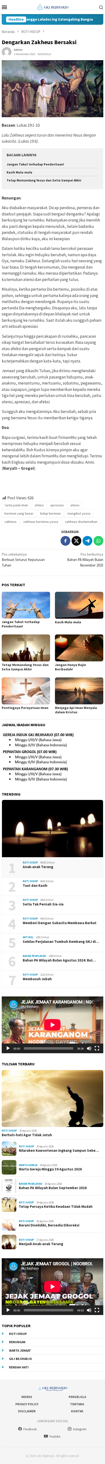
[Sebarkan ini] (65, 541)
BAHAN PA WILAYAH (34, 956)
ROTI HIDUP (30, 862)
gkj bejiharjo (20, 1359)
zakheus (10, 521)
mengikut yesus (79, 513)
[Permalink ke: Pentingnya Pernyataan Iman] (26, 690)
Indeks (26, 1397)
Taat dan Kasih (35, 885)
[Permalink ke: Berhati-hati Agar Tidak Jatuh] (52, 1098)
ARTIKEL (28, 937)
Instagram (79, 1429)
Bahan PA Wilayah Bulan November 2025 (85, 560)
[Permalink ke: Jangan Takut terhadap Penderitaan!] (26, 605)
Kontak (77, 1411)
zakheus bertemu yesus (40, 521)
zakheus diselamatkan (81, 521)
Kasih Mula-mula (19, 172)
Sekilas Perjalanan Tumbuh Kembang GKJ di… (61, 941)
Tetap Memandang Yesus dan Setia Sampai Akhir (44, 180)
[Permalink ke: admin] (6, 51)
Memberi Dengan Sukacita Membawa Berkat (59, 923)
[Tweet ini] (76, 541)
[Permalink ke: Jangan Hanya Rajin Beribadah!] (79, 647)
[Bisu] (89, 1048)
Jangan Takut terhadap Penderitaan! (35, 164)
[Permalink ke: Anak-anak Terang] (52, 828)
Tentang (77, 1404)
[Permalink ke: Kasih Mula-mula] (79, 605)
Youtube (54, 1436)
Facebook (30, 1429)
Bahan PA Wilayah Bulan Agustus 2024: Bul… (59, 960)
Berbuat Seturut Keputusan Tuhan (23, 560)
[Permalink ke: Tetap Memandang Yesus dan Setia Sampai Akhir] (26, 647)
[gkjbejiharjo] (52, 6)
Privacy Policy (26, 1404)
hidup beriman (50, 513)
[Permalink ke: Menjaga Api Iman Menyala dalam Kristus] (79, 690)
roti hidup (18, 1334)
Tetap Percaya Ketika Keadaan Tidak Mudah (56, 1206)
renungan (17, 1342)
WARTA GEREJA (28, 1165)
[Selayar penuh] (96, 1048)
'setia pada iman (16, 505)
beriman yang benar (18, 513)
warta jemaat (20, 1351)
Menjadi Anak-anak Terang (41, 1244)
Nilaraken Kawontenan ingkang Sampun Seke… (59, 1150)
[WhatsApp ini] (98, 541)
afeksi (39, 505)
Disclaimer (27, 1411)
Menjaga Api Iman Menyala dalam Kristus (76, 710)
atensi (74, 505)
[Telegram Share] (87, 541)
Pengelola (77, 1397)
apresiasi (57, 505)
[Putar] (8, 1048)
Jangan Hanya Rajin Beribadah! (70, 667)
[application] (52, 1024)
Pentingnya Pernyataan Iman (25, 708)
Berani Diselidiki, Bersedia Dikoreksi (49, 1225)
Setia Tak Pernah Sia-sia (43, 904)
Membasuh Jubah (37, 979)
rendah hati (19, 1367)
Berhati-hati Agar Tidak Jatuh (27, 1135)
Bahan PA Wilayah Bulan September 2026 (53, 1188)
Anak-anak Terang (38, 867)
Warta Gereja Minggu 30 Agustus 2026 (50, 1169)
